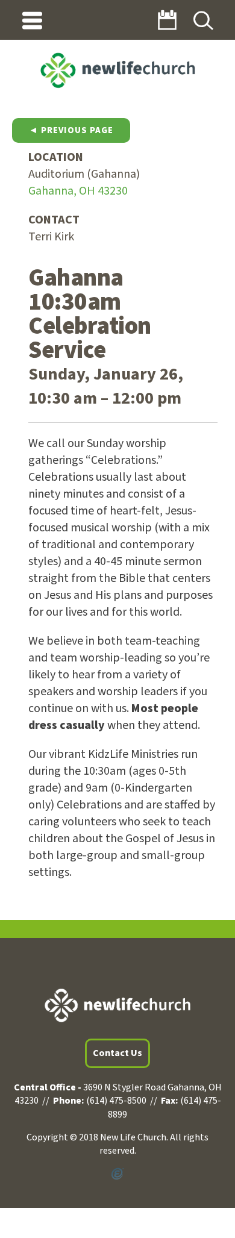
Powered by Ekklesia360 (117, 1174)
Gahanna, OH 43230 (78, 191)
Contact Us (117, 1053)
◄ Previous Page (71, 130)
